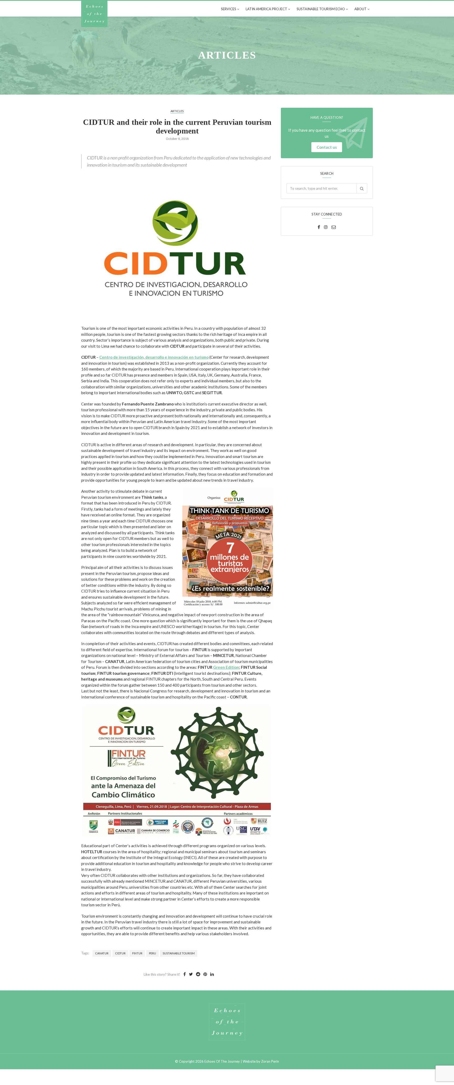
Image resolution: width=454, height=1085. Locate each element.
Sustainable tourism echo (321, 9)
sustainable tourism (179, 953)
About (360, 9)
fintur (137, 953)
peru (152, 953)
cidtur (120, 953)
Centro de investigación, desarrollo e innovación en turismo (154, 357)
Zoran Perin (270, 1061)
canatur (102, 953)
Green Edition (226, 667)
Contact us (327, 147)
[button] (362, 188)
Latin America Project (266, 9)
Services (228, 9)
